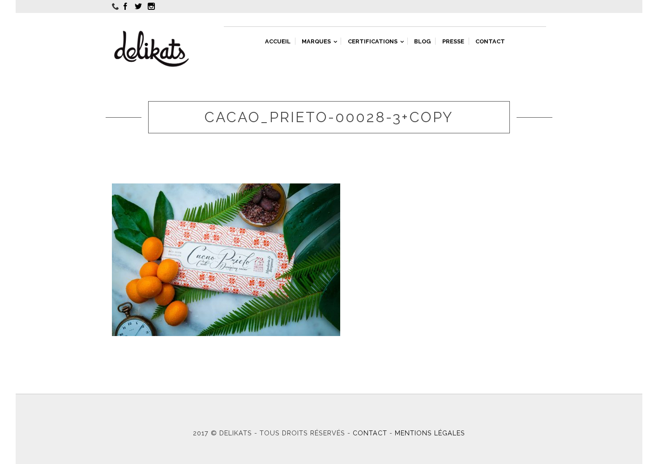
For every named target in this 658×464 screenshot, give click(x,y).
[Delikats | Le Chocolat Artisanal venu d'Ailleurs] (151, 48)
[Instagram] (153, 6)
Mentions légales (430, 433)
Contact (370, 433)
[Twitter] (140, 6)
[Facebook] (127, 6)
